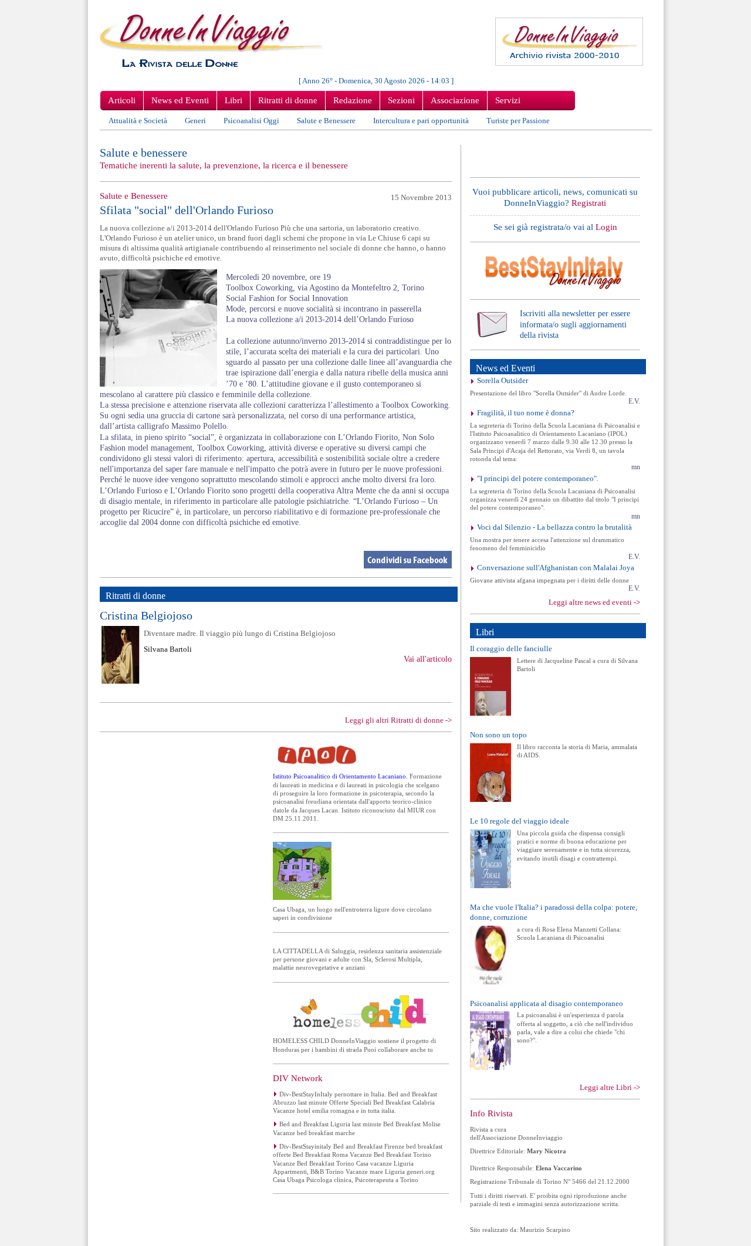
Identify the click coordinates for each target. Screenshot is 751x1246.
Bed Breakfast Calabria (404, 1102)
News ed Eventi (180, 100)
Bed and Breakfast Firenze (368, 1146)
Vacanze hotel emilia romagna (313, 1110)
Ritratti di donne (287, 100)
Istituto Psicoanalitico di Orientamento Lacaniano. (341, 776)
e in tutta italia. (376, 1110)
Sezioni (401, 100)
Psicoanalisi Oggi (251, 120)
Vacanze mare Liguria (375, 1171)
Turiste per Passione (518, 120)
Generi (195, 120)
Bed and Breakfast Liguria (314, 1124)
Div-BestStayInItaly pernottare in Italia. (332, 1094)
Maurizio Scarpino (545, 1229)
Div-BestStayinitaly (305, 1146)
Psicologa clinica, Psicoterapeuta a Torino (362, 1179)
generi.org (421, 1171)
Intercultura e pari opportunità (421, 120)
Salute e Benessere (326, 120)
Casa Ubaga (289, 1179)
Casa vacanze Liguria (385, 1163)
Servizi (507, 100)
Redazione (352, 100)
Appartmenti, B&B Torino (309, 1171)
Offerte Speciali (350, 1102)
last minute (312, 1102)
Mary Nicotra (546, 1150)
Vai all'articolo (428, 659)
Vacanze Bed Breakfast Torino (390, 1154)
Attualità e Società (138, 120)
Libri (233, 100)
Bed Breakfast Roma (320, 1154)
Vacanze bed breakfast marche (314, 1132)
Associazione (455, 100)
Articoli (122, 100)
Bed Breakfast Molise (412, 1124)
